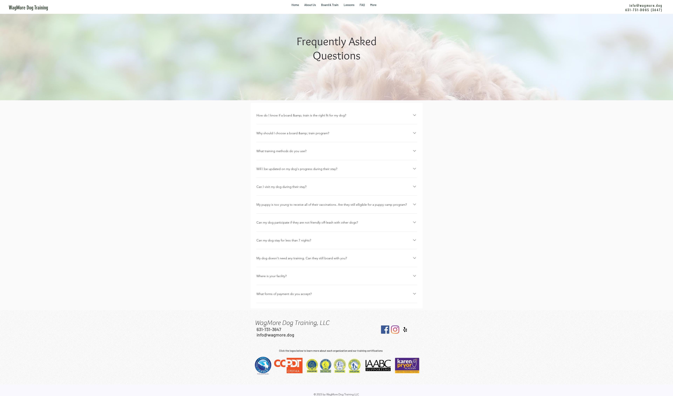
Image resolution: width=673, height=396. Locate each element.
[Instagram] (395, 329)
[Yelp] (405, 329)
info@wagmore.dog (645, 5)
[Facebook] (385, 329)
